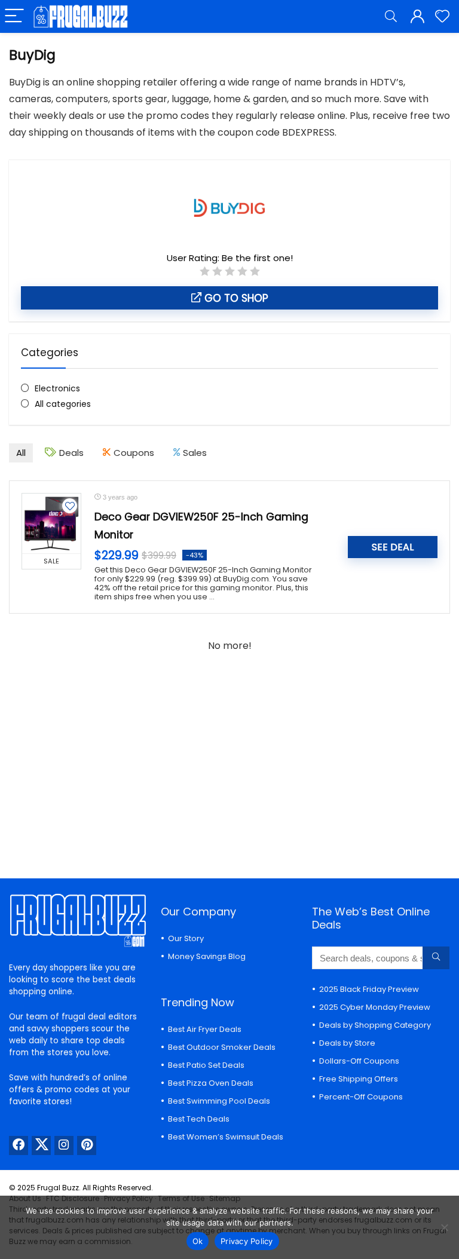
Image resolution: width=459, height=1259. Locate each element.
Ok (197, 1241)
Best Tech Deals (199, 1119)
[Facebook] (18, 1145)
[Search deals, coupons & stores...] (436, 957)
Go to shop (234, 298)
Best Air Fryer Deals (204, 1029)
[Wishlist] (442, 16)
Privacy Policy (247, 1241)
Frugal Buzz (58, 1188)
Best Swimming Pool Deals (219, 1101)
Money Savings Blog (207, 956)
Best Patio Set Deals (206, 1065)
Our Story (186, 938)
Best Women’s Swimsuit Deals (225, 1136)
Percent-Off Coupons (361, 1096)
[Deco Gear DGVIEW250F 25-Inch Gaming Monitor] (51, 523)
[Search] (391, 16)
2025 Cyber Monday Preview (374, 1007)
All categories (63, 404)
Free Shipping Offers (358, 1079)
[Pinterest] (86, 1145)
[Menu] (14, 16)
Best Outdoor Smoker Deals (222, 1047)
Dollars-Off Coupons (359, 1061)
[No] (444, 1227)
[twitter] (41, 1145)
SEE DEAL (393, 547)
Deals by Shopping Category (375, 1025)
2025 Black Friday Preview (369, 989)
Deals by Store (347, 1043)
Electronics (57, 388)
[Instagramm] (64, 1145)
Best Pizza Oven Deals (210, 1083)
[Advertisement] (229, 759)
